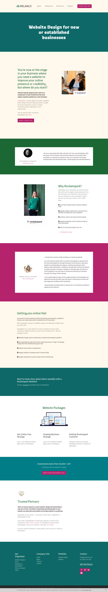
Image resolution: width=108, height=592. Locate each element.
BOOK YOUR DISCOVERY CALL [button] (54, 473)
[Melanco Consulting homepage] (23, 6)
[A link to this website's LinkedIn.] (88, 569)
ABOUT (39, 6)
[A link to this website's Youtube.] (81, 572)
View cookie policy (86, 590)
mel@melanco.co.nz (86, 557)
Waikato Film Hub (28, 163)
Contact (39, 564)
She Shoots (50, 525)
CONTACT (70, 6)
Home (38, 557)
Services (39, 561)
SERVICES (48, 6)
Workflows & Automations (19, 565)
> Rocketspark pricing (65, 232)
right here (28, 115)
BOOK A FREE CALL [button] (26, 120)
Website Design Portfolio (63, 558)
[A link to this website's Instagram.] (84, 569)
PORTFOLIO (60, 6)
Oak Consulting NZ (28, 279)
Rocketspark (21, 101)
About (38, 559)
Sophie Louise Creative (32, 523)
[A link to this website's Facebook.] (81, 569)
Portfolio (62, 553)
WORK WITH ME (84, 6)
